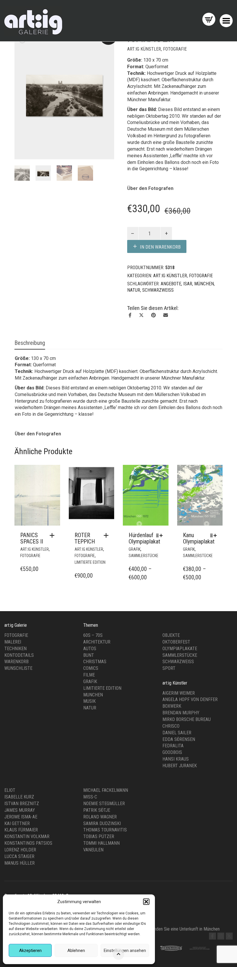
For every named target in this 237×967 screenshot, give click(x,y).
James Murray (19, 810)
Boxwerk (171, 706)
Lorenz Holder (20, 850)
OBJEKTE (171, 635)
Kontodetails (19, 655)
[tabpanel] (22, 173)
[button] (146, 902)
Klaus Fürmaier (21, 830)
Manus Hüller (19, 863)
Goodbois (172, 752)
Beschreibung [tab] (29, 342)
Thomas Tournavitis (105, 830)
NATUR (133, 290)
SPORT (168, 668)
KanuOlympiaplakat (198, 538)
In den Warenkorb (160, 247)
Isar (187, 283)
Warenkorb (16, 661)
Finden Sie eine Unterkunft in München (185, 929)
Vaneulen (93, 850)
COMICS (90, 668)
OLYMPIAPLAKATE (179, 648)
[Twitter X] (229, 936)
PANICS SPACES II (31, 538)
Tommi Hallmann (101, 843)
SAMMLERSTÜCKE (143, 555)
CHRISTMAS (94, 661)
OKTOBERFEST (176, 642)
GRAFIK (134, 549)
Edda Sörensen (178, 739)
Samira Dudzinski (102, 823)
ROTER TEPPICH (85, 538)
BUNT (88, 655)
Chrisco (170, 726)
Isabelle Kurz (19, 797)
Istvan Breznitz (21, 803)
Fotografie (16, 635)
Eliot (9, 790)
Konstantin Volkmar (26, 836)
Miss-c (90, 797)
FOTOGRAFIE (175, 49)
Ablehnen (76, 950)
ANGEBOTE (171, 283)
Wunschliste (18, 668)
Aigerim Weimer (178, 693)
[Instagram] (220, 936)
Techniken (15, 648)
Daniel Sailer (176, 732)
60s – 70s (93, 635)
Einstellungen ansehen (125, 950)
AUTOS (89, 648)
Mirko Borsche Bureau (186, 719)
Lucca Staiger (19, 856)
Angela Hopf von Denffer (190, 699)
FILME (89, 675)
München (204, 283)
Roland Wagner (100, 817)
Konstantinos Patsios (28, 843)
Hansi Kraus (175, 759)
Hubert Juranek (179, 765)
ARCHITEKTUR (96, 642)
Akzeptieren (30, 950)
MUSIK (89, 701)
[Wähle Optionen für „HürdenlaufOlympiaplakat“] (161, 535)
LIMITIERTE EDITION (90, 562)
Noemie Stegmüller (104, 803)
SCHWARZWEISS (158, 290)
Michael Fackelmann (105, 790)
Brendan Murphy (180, 712)
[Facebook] (212, 936)
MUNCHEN (93, 695)
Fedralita (173, 745)
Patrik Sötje (96, 810)
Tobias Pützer (98, 836)
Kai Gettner (17, 823)
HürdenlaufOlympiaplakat (144, 538)
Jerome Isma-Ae (20, 817)
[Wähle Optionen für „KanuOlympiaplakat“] (215, 535)
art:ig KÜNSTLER (144, 49)
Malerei (12, 642)
